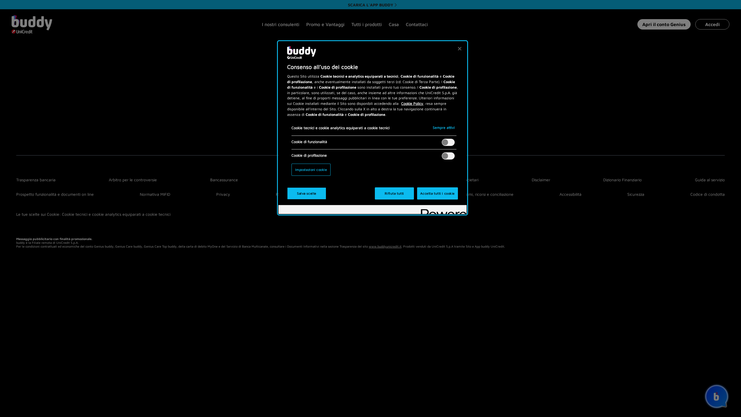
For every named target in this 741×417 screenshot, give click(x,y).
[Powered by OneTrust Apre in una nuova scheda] (442, 210)
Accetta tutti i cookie (437, 193)
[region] (372, 128)
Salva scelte (306, 193)
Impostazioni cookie (311, 169)
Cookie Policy (412, 103)
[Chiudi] (459, 48)
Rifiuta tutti (394, 193)
